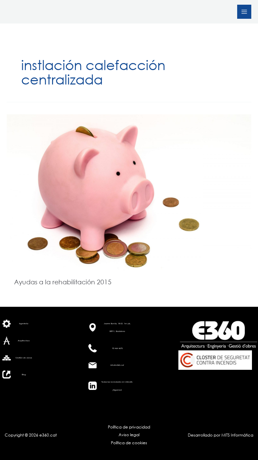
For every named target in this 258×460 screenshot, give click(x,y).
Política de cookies (129, 443)
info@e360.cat (117, 365)
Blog (24, 374)
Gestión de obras (23, 357)
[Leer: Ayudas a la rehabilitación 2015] (129, 192)
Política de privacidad (129, 427)
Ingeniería (23, 323)
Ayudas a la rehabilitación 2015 (63, 282)
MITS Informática (236, 435)
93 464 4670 (117, 348)
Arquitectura (24, 340)
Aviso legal (129, 435)
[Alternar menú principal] (244, 12)
